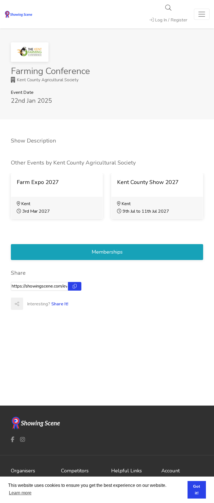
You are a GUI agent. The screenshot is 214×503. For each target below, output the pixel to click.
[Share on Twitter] (41, 304)
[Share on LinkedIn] (53, 304)
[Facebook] (12, 439)
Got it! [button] (196, 489)
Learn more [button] (20, 492)
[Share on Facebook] (29, 304)
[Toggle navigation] (202, 14)
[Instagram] (22, 439)
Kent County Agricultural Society (47, 80)
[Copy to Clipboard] (74, 286)
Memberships (107, 252)
